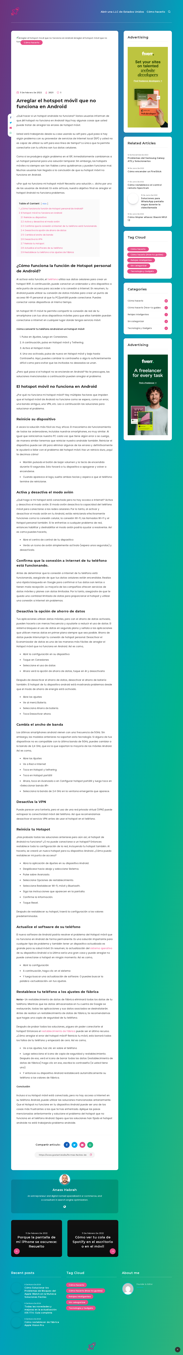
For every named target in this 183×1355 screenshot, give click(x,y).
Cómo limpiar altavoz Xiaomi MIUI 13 (147, 219)
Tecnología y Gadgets (142, 271)
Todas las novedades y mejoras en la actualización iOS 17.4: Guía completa (41, 1309)
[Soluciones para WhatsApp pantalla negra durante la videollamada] (133, 198)
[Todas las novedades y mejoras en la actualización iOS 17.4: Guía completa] (16, 1306)
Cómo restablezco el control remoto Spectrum (145, 186)
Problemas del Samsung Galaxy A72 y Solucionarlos (146, 159)
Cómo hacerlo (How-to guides (144, 307)
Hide (44, 203)
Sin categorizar (139, 265)
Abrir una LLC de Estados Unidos (122, 11)
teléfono (53, 279)
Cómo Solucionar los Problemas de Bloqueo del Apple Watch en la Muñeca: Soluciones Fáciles (41, 1292)
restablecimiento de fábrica (58, 1031)
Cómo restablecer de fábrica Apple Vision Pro (42, 1324)
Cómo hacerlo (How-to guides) (147, 254)
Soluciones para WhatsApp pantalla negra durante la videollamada (152, 203)
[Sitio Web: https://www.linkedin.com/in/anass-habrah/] (64, 1206)
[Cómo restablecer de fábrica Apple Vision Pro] (16, 1322)
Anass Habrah (65, 1190)
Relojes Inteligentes (141, 260)
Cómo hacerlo (156, 11)
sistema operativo (101, 948)
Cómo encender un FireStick (145, 171)
